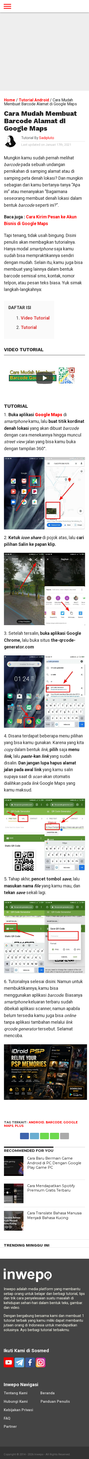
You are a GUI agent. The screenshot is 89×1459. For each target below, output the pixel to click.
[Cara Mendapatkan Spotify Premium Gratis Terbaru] (14, 1193)
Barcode (54, 1122)
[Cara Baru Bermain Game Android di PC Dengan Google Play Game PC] (14, 1166)
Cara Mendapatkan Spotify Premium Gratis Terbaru (51, 1188)
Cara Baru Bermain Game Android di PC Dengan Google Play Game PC (54, 1163)
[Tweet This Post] (34, 1134)
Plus (19, 1126)
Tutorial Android (34, 100)
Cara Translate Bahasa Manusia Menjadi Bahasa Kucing (54, 1215)
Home (9, 100)
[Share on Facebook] (24, 1134)
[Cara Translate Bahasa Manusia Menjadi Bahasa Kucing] (14, 1221)
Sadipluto (46, 138)
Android (36, 1122)
